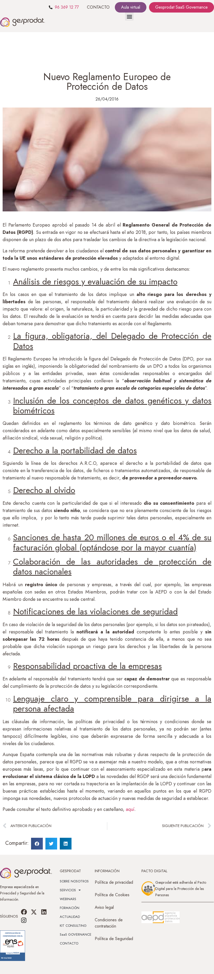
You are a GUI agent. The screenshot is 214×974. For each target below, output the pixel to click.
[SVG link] (160, 917)
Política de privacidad (114, 882)
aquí (130, 809)
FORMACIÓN (69, 907)
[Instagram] (24, 920)
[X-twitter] (34, 912)
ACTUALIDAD (70, 916)
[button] (129, 16)
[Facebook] (24, 912)
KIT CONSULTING (73, 925)
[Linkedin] (44, 912)
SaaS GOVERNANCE (75, 934)
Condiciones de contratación (109, 923)
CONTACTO (98, 7)
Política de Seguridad (114, 939)
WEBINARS (68, 898)
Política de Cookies (112, 895)
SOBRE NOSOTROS (74, 881)
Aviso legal (104, 907)
